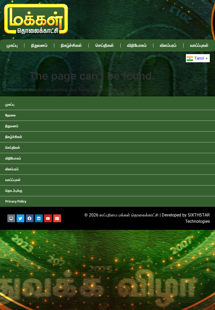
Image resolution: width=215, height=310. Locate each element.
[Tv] (11, 218)
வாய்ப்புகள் (199, 45)
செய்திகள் (104, 45)
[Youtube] (48, 218)
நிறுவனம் (39, 45)
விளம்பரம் (168, 45)
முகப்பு (12, 45)
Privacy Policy (15, 201)
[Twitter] (20, 218)
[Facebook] (30, 218)
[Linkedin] (39, 218)
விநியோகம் (137, 45)
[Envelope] (57, 218)
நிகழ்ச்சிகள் (71, 45)
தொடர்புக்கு (13, 191)
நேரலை (10, 115)
